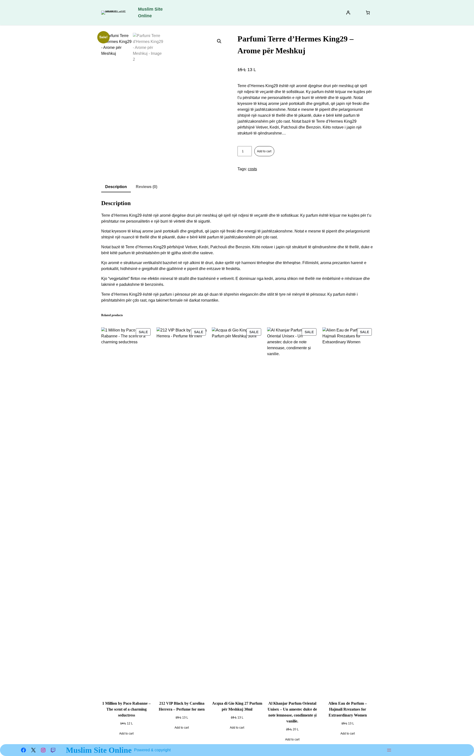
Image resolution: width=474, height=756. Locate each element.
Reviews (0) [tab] (146, 187)
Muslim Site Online (99, 750)
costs (252, 169)
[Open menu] (389, 750)
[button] (219, 41)
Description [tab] (116, 187)
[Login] (348, 13)
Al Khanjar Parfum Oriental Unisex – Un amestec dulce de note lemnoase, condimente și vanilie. (292, 712)
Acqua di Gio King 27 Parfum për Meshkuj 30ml (237, 706)
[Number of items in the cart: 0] (368, 13)
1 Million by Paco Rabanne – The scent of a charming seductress (126, 709)
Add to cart (264, 151)
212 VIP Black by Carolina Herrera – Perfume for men (182, 706)
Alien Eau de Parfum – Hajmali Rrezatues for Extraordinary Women (347, 709)
